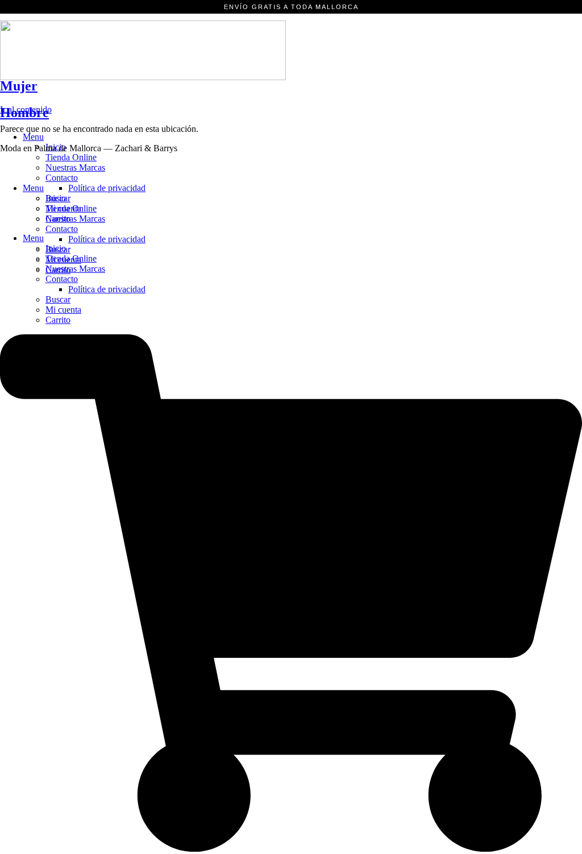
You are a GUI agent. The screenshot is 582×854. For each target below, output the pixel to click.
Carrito (57, 320)
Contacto (61, 279)
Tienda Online (71, 157)
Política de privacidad (107, 289)
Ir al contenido (26, 109)
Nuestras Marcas (75, 167)
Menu (33, 137)
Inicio (55, 198)
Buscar (57, 299)
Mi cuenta (63, 309)
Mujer (19, 85)
